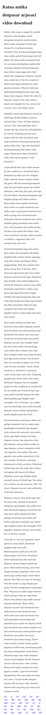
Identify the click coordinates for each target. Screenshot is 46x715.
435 (5, 709)
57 (40, 703)
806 (38, 706)
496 (39, 700)
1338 (26, 700)
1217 (39, 709)
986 (33, 700)
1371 (6, 700)
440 (5, 712)
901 (37, 696)
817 (32, 706)
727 (33, 703)
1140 (20, 703)
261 (24, 709)
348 (11, 706)
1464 (19, 712)
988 (12, 700)
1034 (31, 709)
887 (11, 709)
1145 (24, 696)
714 (26, 712)
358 (19, 700)
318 (31, 696)
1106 (5, 703)
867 (27, 703)
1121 (13, 703)
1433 (12, 712)
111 (18, 709)
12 (11, 696)
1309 (33, 712)
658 (40, 712)
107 (5, 706)
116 (17, 696)
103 (5, 696)
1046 (19, 706)
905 (25, 706)
